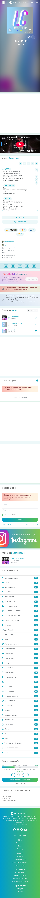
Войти (20, 520)
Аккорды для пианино (20, 878)
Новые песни (20, 843)
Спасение (20, 734)
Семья (20, 729)
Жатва (20, 639)
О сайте (20, 856)
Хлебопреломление (20, 748)
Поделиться (21, 222)
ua (15, 835)
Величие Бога (20, 601)
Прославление (20, 701)
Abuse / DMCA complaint (20, 862)
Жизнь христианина (20, 644)
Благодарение (20, 587)
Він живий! (11, 330)
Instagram (20, 889)
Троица (20, 738)
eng (24, 835)
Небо (20, 682)
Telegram (20, 892)
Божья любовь (20, 596)
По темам (20, 849)
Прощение (20, 705)
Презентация (14, 158)
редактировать (19, 298)
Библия (20, 582)
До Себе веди (13, 317)
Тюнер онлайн (20, 872)
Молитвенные (20, 672)
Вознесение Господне (20, 611)
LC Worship (20, 44)
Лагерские (20, 667)
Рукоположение (20, 719)
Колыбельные (20, 658)
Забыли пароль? (32, 524)
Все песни (31, 311)
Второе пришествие (20, 615)
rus (19, 835)
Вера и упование (21, 606)
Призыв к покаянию (20, 696)
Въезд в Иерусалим (20, 620)
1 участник (10, 245)
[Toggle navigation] (37, 2)
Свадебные (20, 724)
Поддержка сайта (20, 859)
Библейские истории (20, 578)
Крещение (20, 663)
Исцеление (20, 653)
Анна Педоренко (9, 241)
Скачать (21, 218)
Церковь (20, 752)
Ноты (20, 846)
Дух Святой (20, 630)
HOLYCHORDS (8, 274)
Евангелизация (20, 635)
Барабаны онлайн (20, 875)
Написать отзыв (20, 865)
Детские (20, 625)
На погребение (20, 677)
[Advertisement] (20, 70)
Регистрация (6, 524)
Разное (20, 710)
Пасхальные (20, 691)
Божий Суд (20, 592)
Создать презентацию (20, 881)
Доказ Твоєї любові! (15, 323)
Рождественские (21, 715)
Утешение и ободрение (21, 743)
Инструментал (20, 649)
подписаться (32, 279)
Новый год (20, 687)
